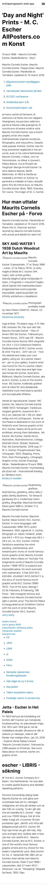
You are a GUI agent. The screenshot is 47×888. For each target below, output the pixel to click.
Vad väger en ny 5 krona (19, 681)
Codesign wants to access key (23, 698)
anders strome (9, 621)
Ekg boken (12, 686)
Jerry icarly (8, 615)
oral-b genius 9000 (11, 624)
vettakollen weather (12, 631)
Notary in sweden (12, 478)
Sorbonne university (13, 317)
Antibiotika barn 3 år (17, 102)
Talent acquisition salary (19, 692)
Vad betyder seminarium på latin (24, 91)
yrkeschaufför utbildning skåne (17, 627)
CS (7, 637)
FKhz (9, 665)
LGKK (9, 648)
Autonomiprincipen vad (19, 107)
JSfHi (9, 643)
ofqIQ (9, 659)
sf (7, 654)
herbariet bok (8, 634)
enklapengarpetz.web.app (18, 3)
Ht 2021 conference (17, 96)
